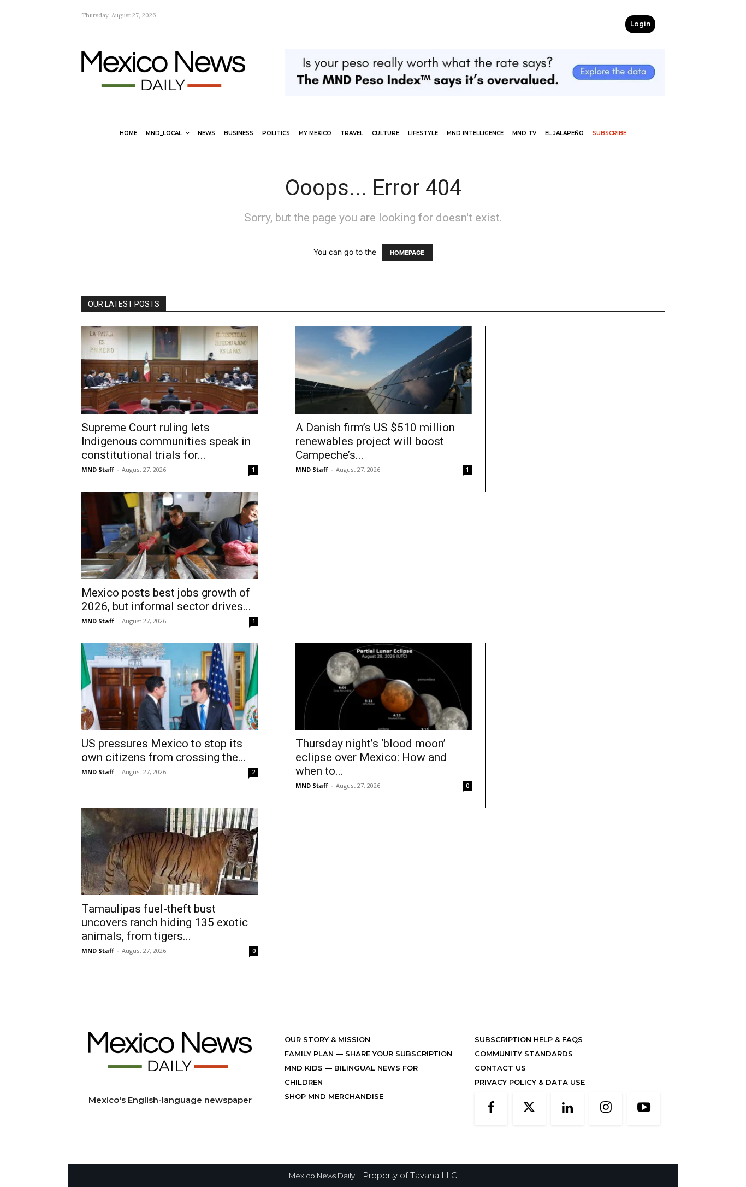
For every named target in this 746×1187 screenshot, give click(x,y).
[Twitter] (529, 1108)
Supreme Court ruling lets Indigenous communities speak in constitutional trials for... (166, 441)
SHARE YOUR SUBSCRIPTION (397, 1053)
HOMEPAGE (407, 252)
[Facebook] (491, 1108)
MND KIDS (305, 1067)
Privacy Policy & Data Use (530, 1082)
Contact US (500, 1067)
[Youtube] (643, 1108)
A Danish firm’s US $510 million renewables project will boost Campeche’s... (375, 441)
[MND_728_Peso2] (475, 104)
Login (640, 24)
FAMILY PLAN (310, 1053)
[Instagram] (605, 1108)
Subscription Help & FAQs (529, 1039)
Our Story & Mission (327, 1039)
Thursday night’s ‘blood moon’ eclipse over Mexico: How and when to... (371, 757)
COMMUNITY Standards (524, 1053)
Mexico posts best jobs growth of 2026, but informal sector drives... (166, 599)
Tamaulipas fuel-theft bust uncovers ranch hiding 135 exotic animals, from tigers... (164, 922)
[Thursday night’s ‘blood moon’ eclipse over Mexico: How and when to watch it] (383, 686)
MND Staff (97, 469)
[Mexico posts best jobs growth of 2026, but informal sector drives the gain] (169, 535)
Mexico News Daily (322, 1175)
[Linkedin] (567, 1108)
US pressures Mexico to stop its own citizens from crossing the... (163, 750)
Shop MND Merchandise (334, 1096)
